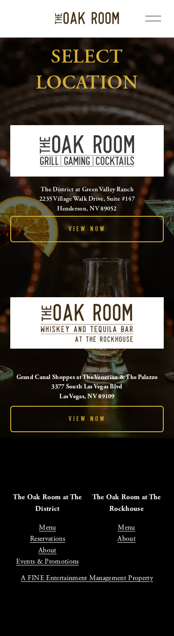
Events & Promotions (47, 561)
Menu (47, 527)
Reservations (47, 538)
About (47, 550)
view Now (87, 229)
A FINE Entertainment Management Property (87, 578)
